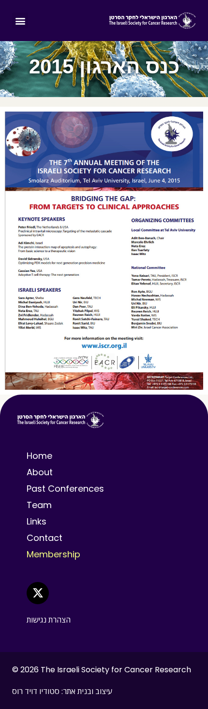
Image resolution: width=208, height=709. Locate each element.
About (40, 472)
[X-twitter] (38, 593)
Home (39, 456)
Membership (53, 554)
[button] (20, 20)
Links (36, 521)
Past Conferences (65, 488)
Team (39, 505)
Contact (44, 538)
